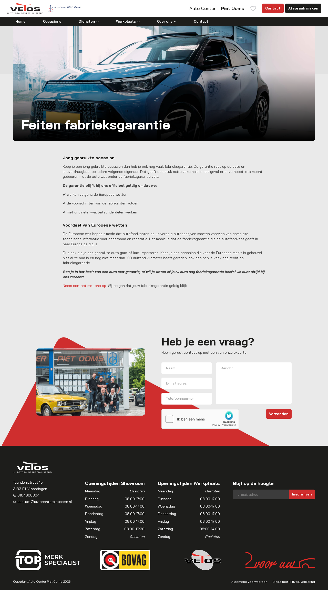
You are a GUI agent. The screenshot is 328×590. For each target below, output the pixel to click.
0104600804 (28, 495)
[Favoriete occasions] (253, 8)
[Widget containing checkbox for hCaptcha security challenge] (200, 419)
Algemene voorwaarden (249, 582)
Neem (68, 285)
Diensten (87, 21)
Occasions (52, 21)
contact (80, 285)
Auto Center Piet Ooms (45, 581)
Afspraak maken (303, 8)
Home (20, 21)
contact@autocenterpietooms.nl (44, 501)
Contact (273, 8)
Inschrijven (302, 494)
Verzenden (279, 413)
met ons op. (97, 285)
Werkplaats (126, 21)
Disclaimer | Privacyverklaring (293, 582)
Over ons (164, 21)
